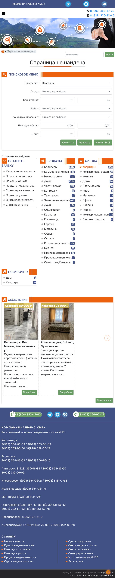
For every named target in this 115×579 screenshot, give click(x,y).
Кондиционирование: (26, 117)
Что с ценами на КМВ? (83, 557)
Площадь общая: (28, 125)
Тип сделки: (31, 83)
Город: (35, 91)
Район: (35, 108)
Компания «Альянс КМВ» (28, 3)
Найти (109, 54)
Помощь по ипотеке (17, 549)
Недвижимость (14, 541)
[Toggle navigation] (3, 13)
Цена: (35, 134)
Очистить (68, 142)
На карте (84, 142)
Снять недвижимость (82, 545)
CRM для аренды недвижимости (98, 575)
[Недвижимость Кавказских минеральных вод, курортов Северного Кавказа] (2, 51)
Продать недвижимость (20, 557)
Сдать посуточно (79, 541)
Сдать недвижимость (18, 561)
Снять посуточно (79, 549)
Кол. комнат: (31, 99)
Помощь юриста (15, 553)
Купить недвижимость (19, 545)
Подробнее (29, 392)
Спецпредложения (80, 553)
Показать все (104, 400)
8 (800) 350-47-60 (102, 10)
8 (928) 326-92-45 (102, 15)
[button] (76, 83)
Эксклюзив (75, 561)
